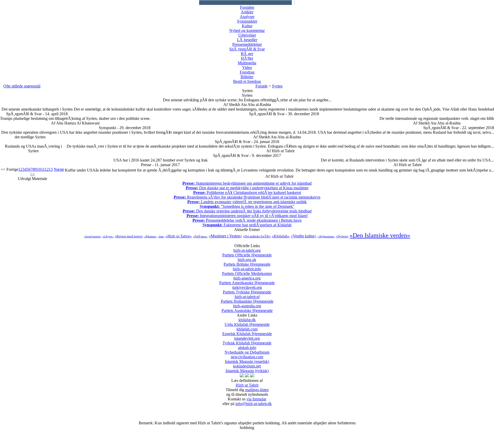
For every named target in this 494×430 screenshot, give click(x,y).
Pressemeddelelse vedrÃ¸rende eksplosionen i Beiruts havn (247, 220)
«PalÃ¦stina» (200, 236)
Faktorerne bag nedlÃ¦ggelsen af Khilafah (247, 225)
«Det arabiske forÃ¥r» (257, 236)
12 (47, 169)
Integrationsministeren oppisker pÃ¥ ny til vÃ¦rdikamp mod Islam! (247, 215)
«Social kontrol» (92, 236)
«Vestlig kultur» (303, 236)
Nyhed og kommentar (247, 30)
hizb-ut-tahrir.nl (247, 298)
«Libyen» (108, 236)
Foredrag (247, 72)
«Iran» (161, 236)
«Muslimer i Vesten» (225, 236)
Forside (261, 86)
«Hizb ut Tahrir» (178, 236)
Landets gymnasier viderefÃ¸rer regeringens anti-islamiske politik (247, 202)
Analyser (247, 16)
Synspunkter (247, 21)
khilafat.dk (247, 322)
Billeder (247, 77)
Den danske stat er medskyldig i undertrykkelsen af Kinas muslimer (247, 188)
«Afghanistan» (326, 236)
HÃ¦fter (247, 58)
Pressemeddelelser (247, 44)
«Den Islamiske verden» (380, 235)
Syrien (277, 86)
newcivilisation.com (247, 359)
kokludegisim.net (247, 368)
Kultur (247, 26)
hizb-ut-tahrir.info (247, 271)
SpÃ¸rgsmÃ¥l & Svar (247, 49)
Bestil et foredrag (247, 81)
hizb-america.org (247, 280)
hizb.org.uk (247, 261)
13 (51, 169)
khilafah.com (247, 331)
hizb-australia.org (247, 308)
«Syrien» (342, 236)
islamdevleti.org (247, 340)
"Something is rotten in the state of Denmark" (247, 206)
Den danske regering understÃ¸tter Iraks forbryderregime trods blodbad (247, 211)
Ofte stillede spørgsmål (21, 86)
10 (39, 169)
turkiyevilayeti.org (247, 289)
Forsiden (247, 7)
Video (247, 67)
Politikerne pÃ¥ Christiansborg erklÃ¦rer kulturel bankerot (247, 192)
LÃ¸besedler (247, 40)
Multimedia (247, 63)
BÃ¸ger (247, 53)
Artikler (247, 12)
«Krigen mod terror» (129, 236)
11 (43, 169)
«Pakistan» (150, 236)
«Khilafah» (281, 236)
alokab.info (247, 349)
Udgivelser (247, 35)
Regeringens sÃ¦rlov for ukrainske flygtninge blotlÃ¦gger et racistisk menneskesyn (247, 197)
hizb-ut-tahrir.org (247, 252)
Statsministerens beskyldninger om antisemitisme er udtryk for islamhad (247, 183)
